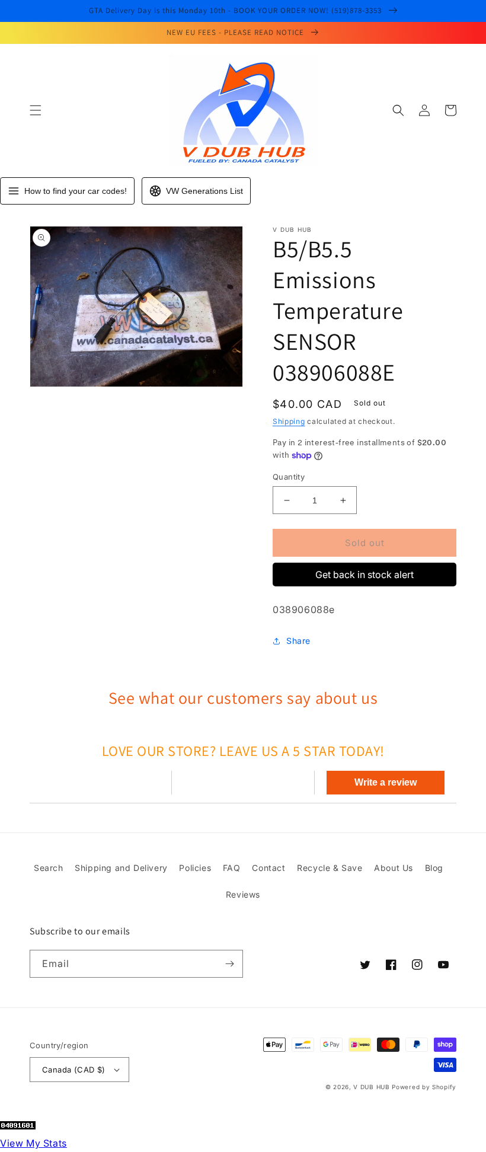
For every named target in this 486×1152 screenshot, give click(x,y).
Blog (434, 868)
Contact (268, 868)
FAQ (232, 868)
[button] (36, 110)
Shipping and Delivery (121, 868)
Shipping (289, 421)
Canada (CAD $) (73, 1069)
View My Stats (33, 1143)
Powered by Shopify (424, 1086)
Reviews (243, 894)
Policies (195, 868)
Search (48, 868)
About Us (393, 868)
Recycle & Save (329, 868)
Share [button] (298, 641)
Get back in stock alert (364, 574)
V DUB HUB (371, 1086)
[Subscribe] (229, 964)
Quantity (289, 476)
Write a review (385, 782)
